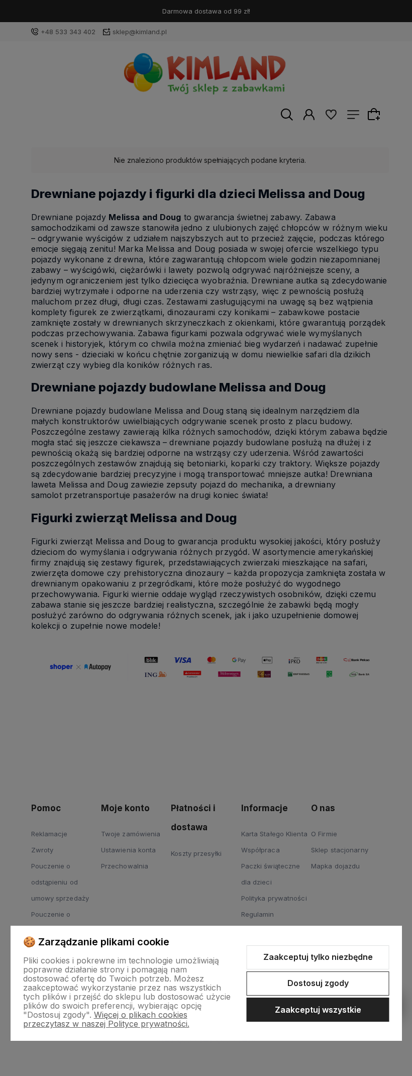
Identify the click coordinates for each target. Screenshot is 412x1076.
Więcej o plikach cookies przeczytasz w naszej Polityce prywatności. (106, 1019)
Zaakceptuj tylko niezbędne (318, 957)
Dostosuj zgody (318, 983)
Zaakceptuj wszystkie (318, 1010)
